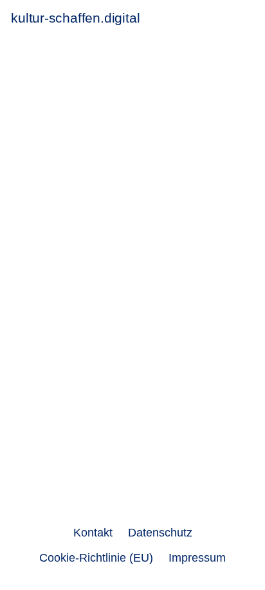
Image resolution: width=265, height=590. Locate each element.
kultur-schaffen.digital (75, 17)
